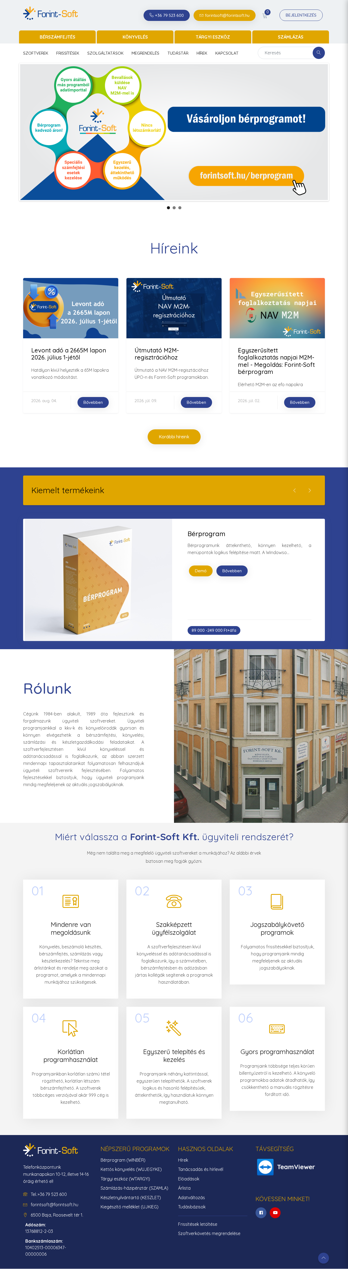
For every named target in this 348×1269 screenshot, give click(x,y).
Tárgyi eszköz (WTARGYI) (125, 1179)
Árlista (184, 1188)
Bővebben (93, 402)
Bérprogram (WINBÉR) (123, 1160)
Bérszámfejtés (57, 37)
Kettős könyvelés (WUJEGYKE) (131, 1169)
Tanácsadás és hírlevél (200, 1169)
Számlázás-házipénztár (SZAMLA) (134, 1188)
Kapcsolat (226, 53)
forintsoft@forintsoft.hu (227, 15)
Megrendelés (145, 53)
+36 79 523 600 (169, 15)
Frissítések (67, 53)
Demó (201, 570)
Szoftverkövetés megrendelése (209, 1233)
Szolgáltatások (105, 53)
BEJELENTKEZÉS (301, 15)
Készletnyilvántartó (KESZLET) (131, 1197)
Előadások (188, 1179)
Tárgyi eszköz (213, 37)
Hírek (202, 53)
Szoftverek (35, 53)
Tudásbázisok (192, 1206)
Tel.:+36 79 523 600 (49, 1194)
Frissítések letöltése (197, 1224)
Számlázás (290, 37)
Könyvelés (135, 37)
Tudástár (177, 53)
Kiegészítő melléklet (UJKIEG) (130, 1206)
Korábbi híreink (174, 436)
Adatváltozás (191, 1197)
